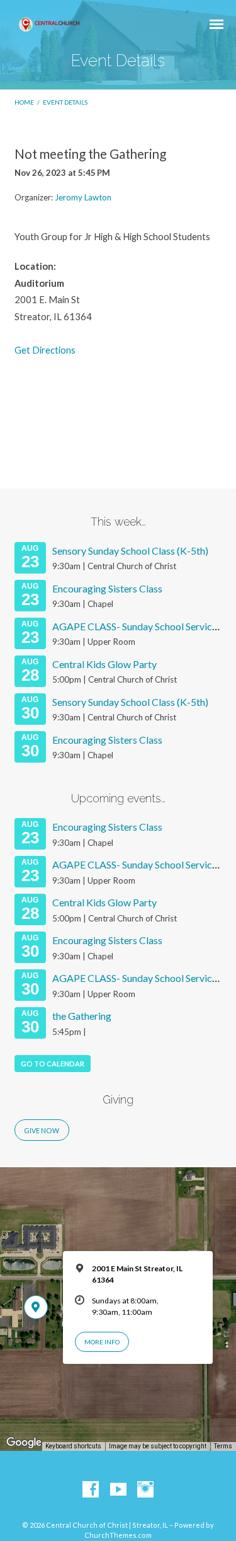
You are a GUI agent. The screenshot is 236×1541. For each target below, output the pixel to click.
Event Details (65, 102)
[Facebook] (90, 1490)
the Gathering (81, 1016)
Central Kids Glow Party (104, 664)
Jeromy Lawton (83, 197)
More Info (102, 1342)
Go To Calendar (52, 1063)
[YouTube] (118, 1490)
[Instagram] (145, 1490)
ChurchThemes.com (118, 1535)
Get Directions (45, 349)
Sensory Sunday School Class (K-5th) (130, 551)
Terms (223, 1446)
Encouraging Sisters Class (107, 588)
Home (24, 102)
